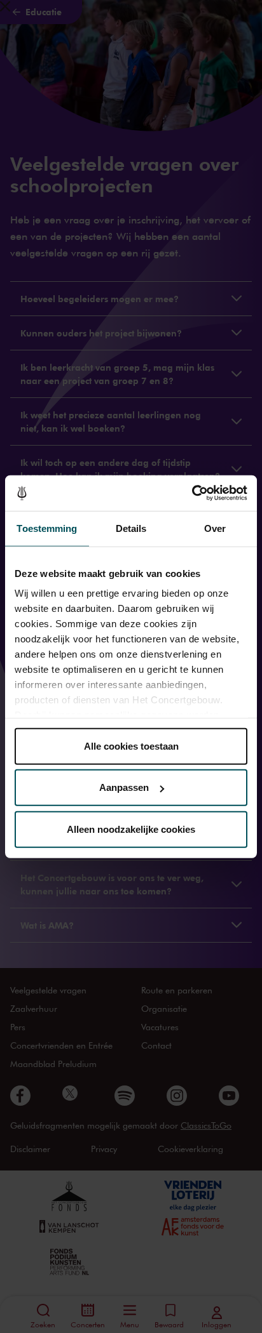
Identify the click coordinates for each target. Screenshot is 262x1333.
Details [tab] (131, 527)
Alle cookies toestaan (131, 745)
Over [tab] (215, 527)
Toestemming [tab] (47, 527)
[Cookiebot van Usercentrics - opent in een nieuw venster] (191, 493)
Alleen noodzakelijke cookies (131, 828)
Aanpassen (124, 787)
